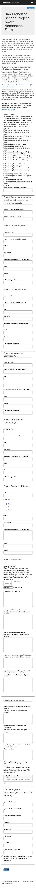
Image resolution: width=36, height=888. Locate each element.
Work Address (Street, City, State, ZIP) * (17, 259)
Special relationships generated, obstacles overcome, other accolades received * (16, 634)
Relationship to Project (11, 343)
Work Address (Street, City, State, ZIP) (16, 323)
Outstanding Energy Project (14, 146)
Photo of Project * (18, 572)
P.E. (9, 507)
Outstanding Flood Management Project (17, 152)
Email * (6, 266)
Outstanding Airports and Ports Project (17, 130)
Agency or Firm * (9, 232)
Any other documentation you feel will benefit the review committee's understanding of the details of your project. (17, 674)
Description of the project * (13, 591)
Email (5, 330)
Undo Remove (16, 581)
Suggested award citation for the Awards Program (17, 710)
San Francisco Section (10, 2)
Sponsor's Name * (10, 802)
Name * (6, 492)
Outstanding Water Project (13, 179)
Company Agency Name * (12, 815)
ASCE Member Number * (12, 849)
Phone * (6, 273)
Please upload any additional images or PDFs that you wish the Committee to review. (17, 767)
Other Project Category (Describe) (15, 187)
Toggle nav (31, 8)
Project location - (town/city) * (14, 216)
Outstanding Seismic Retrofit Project (16, 164)
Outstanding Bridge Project (13, 138)
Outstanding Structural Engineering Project (18, 168)
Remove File (7, 583)
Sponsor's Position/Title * (12, 809)
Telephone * (8, 829)
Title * (5, 246)
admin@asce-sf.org (8, 109)
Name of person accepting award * (15, 239)
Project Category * (10, 114)
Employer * (7, 252)
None (10, 504)
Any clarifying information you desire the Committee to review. (18, 747)
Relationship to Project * (12, 280)
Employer (7, 316)
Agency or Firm (9, 296)
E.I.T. (10, 510)
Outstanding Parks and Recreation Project (18, 158)
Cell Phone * (8, 836)
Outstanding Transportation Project (16, 173)
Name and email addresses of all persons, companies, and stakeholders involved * (18, 656)
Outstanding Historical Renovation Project (18, 156)
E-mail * (6, 843)
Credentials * (8, 499)
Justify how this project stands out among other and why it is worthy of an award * (17, 611)
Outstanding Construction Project (15, 144)
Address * (7, 822)
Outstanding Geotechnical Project (15, 154)
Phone (6, 337)
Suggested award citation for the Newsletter (18, 729)
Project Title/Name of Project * (14, 209)
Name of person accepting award (15, 302)
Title (5, 309)
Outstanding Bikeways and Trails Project (18, 136)
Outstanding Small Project (13, 166)
